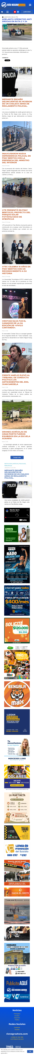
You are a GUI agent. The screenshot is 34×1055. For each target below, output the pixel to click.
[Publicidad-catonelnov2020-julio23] (17, 933)
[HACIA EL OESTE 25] (17, 892)
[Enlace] (13, 5)
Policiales (22, 464)
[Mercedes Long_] (17, 750)
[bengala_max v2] (17, 694)
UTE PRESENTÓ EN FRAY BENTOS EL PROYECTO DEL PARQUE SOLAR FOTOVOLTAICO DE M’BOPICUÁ (16, 214)
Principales (8, 466)
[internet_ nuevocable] (17, 600)
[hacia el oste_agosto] (17, 911)
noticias (15, 464)
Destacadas (8, 464)
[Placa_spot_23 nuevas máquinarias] (17, 722)
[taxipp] (17, 832)
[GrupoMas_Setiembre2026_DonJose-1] (17, 662)
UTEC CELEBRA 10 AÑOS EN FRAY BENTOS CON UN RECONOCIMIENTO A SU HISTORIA (16, 270)
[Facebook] (18, 11)
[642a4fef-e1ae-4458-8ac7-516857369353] (17, 630)
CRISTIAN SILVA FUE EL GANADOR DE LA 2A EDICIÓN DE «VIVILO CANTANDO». (14, 324)
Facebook (17, 1027)
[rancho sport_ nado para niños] (17, 564)
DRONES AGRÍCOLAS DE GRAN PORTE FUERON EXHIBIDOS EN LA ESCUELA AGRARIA (16, 435)
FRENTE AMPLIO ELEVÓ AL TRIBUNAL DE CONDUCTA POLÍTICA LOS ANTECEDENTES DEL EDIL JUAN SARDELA (16, 379)
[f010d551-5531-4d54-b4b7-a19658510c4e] (17, 807)
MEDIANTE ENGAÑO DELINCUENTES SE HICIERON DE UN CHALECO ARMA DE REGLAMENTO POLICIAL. (17, 102)
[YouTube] (15, 11)
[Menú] (30, 5)
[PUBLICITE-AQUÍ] (17, 989)
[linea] (17, 850)
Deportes (17, 1018)
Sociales (17, 1016)
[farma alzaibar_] (17, 958)
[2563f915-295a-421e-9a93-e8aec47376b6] (17, 777)
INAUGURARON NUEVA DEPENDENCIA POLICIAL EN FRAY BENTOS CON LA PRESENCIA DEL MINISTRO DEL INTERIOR (16, 158)
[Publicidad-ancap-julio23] (17, 872)
